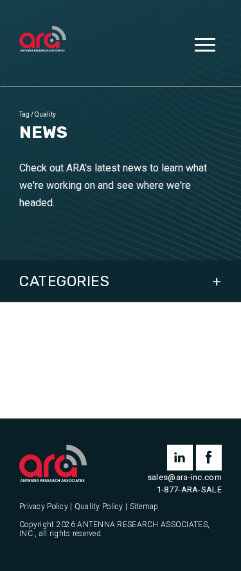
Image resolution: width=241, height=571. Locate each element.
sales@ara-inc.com (184, 477)
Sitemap (144, 507)
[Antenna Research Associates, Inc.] (42, 40)
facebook (209, 457)
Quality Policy (99, 507)
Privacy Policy (43, 507)
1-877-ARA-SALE (189, 489)
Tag (24, 114)
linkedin (180, 457)
